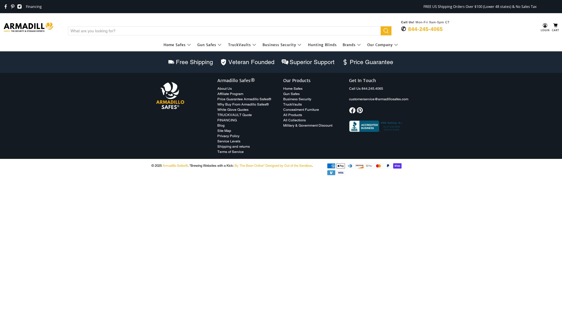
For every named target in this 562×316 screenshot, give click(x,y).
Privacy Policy (228, 136)
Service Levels (228, 141)
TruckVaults (239, 45)
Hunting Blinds (322, 45)
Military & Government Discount (307, 125)
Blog (221, 125)
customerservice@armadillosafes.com (378, 99)
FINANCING (227, 120)
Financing (34, 6)
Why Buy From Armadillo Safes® (243, 104)
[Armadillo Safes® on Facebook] (5, 6)
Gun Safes (206, 45)
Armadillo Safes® (175, 165)
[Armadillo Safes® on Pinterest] (12, 6)
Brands (349, 45)
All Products (292, 115)
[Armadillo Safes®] (28, 27)
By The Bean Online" (250, 165)
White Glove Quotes (233, 110)
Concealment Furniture (301, 110)
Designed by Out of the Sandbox (288, 165)
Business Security (279, 45)
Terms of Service (230, 152)
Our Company (380, 45)
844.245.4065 (372, 88)
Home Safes (175, 45)
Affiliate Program (230, 94)
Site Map (224, 131)
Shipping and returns (233, 146)
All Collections (294, 120)
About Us (224, 88)
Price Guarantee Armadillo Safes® (244, 99)
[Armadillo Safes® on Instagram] (19, 6)
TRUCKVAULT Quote (234, 115)
